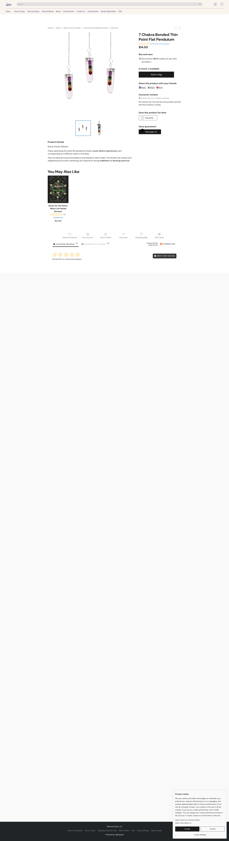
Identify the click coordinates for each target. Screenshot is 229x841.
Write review (154, 44)
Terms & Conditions (74, 830)
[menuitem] (176, 28)
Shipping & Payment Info (107, 830)
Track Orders (105, 237)
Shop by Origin (33, 11)
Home (50, 28)
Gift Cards (159, 237)
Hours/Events (68, 11)
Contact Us (81, 11)
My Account (87, 237)
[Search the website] (200, 4)
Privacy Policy (90, 830)
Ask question (165, 44)
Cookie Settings (143, 830)
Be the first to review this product (67, 259)
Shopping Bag (141, 237)
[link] (200, 833)
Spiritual (114, 28)
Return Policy (124, 830)
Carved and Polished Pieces (96, 28)
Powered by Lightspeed (114, 835)
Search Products (70, 237)
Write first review (165, 256)
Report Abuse (156, 830)
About (58, 11)
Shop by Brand (47, 11)
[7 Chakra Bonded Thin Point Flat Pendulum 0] (83, 128)
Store (58, 28)
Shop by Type (19, 11)
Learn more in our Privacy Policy (187, 820)
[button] (9, 4)
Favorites (124, 237)
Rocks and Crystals (72, 28)
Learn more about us (183, 823)
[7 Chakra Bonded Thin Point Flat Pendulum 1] (99, 128)
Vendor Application (108, 11)
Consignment (93, 11)
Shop (8, 11)
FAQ (120, 11)
